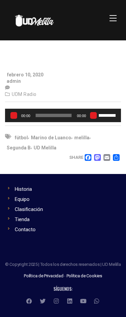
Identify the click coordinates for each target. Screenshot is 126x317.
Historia (23, 189)
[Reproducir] (13, 115)
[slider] (108, 115)
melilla (81, 137)
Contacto (25, 229)
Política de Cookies (84, 275)
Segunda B (19, 147)
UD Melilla (45, 147)
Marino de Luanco (51, 137)
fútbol (21, 137)
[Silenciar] (93, 115)
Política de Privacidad (44, 275)
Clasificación (29, 209)
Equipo (22, 199)
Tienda (22, 219)
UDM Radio (24, 94)
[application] (63, 115)
